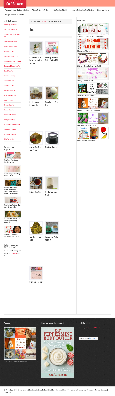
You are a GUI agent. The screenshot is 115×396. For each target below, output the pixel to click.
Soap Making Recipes (12, 124)
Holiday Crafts (9, 90)
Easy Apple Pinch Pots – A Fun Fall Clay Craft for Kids (12, 235)
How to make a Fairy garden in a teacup (35, 60)
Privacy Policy (41, 390)
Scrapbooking (9, 120)
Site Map (51, 390)
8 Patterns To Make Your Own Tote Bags (82, 10)
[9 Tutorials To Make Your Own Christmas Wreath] (93, 35)
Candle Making (9, 76)
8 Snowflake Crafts (103, 10)
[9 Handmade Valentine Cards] (93, 49)
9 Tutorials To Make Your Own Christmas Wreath (91, 36)
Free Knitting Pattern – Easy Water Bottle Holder (12, 206)
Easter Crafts (9, 51)
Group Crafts (9, 86)
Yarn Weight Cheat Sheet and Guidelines (17, 10)
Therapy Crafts (10, 129)
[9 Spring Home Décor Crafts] (93, 79)
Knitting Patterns (10, 25)
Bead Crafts (8, 71)
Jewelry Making (10, 95)
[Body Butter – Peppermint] (58, 378)
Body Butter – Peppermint (48, 379)
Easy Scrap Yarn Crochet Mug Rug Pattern (11, 161)
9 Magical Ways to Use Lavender (14, 14)
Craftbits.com (23, 390)
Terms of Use (61, 390)
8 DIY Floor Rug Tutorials (60, 10)
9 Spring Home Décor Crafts (85, 80)
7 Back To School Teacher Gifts (86, 140)
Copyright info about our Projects (80, 390)
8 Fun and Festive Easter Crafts (86, 125)
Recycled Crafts (10, 115)
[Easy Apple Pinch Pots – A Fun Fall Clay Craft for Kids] (13, 233)
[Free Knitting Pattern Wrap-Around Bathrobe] (13, 172)
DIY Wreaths (9, 139)
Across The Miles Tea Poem (35, 148)
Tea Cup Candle (51, 147)
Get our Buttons (101, 390)
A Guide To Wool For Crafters (40, 10)
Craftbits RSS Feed (93, 328)
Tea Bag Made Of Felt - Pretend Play (52, 59)
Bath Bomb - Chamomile (34, 104)
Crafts (14, 253)
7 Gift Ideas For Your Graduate (86, 95)
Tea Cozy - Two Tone (35, 238)
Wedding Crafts (10, 134)
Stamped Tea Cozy (36, 281)
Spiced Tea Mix (35, 192)
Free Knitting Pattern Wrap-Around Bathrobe (12, 175)
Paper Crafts (9, 110)
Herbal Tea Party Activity (51, 238)
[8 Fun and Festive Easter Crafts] (93, 124)
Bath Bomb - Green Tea (52, 104)
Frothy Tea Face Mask (51, 193)
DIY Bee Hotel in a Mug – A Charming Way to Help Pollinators (12, 220)
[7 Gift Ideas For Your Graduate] (93, 94)
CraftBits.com (14, 3)
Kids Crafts (8, 100)
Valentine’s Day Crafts (12, 61)
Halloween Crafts (10, 47)
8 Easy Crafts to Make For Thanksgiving (88, 110)
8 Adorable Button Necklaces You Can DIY (89, 66)
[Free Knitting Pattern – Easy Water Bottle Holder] (13, 203)
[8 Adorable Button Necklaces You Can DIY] (93, 64)
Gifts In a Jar (9, 81)
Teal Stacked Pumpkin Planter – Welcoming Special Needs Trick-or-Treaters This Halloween (11, 190)
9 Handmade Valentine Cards (85, 51)
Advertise (7, 393)
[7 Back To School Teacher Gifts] (93, 139)
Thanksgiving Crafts (11, 56)
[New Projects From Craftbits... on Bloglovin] (88, 339)
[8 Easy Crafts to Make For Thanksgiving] (93, 109)
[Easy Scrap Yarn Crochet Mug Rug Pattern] (13, 158)
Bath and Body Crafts (12, 66)
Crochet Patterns (10, 29)
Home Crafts (9, 105)
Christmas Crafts (10, 42)
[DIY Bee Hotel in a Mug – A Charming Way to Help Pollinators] (13, 217)
